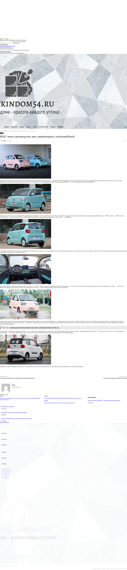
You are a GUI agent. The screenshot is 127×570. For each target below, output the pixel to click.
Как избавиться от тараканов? (7, 406)
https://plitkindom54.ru (16, 387)
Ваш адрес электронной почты (21, 50)
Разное (5, 131)
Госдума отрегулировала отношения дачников (115, 378)
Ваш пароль (17, 43)
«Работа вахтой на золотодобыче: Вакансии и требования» (14, 412)
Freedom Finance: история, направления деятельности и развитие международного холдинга (21, 431)
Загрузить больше (4, 422)
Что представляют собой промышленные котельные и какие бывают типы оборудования (62, 398)
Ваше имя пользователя (19, 41)
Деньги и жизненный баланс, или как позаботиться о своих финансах (16, 418)
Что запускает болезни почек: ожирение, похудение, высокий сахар (17, 378)
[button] (125, 127)
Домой (1, 131)
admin (4, 140)
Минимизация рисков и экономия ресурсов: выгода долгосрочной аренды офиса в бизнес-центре (22, 436)
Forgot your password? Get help (7, 46)
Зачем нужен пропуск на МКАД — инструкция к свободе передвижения (104, 400)
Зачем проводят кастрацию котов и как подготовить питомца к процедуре (59, 402)
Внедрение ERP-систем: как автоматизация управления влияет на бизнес (17, 442)
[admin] (1, 140)
